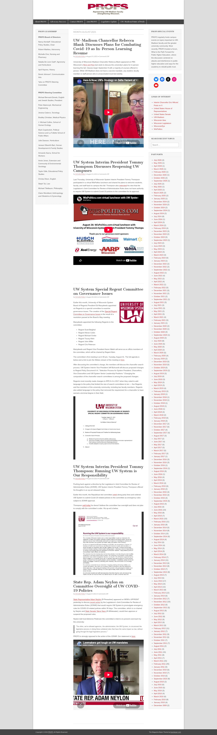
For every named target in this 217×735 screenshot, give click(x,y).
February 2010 (160, 699)
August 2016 (159, 471)
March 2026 (158, 169)
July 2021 (157, 305)
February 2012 (160, 628)
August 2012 (159, 611)
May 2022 (158, 279)
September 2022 (160, 270)
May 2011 (158, 655)
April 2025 (158, 190)
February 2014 (160, 557)
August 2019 (159, 373)
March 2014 (158, 554)
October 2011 (159, 640)
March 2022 (158, 285)
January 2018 (159, 421)
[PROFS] (108, 8)
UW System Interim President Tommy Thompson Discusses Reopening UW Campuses (108, 166)
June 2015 (158, 510)
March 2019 (158, 388)
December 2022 (160, 264)
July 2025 (157, 184)
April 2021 (158, 314)
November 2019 (160, 365)
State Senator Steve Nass (95, 611)
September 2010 (160, 679)
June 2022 (158, 276)
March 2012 (158, 625)
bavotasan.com (176, 732)
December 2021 (160, 290)
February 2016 (160, 486)
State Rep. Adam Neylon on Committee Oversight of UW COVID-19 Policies (106, 586)
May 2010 (158, 691)
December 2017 (160, 424)
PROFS (50, 732)
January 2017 (159, 456)
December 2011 (160, 634)
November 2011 (160, 637)
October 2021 (159, 296)
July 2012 (157, 613)
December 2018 (160, 397)
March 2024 (158, 225)
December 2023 (160, 231)
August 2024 (159, 213)
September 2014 (160, 536)
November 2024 (160, 204)
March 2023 (158, 255)
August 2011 (159, 646)
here (122, 360)
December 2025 (160, 175)
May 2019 (158, 382)
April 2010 (158, 693)
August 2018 (159, 406)
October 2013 (159, 569)
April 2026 (158, 166)
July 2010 (157, 685)
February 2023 (160, 258)
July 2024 (157, 216)
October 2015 (159, 498)
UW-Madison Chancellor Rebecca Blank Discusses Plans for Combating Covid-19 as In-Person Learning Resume (107, 46)
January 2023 (159, 261)
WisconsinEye (159, 126)
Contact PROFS (76, 22)
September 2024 (160, 210)
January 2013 (159, 596)
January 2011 (159, 667)
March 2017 (158, 450)
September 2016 (160, 468)
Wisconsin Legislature (162, 123)
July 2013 (157, 578)
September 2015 (160, 501)
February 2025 (160, 196)
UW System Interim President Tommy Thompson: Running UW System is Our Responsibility (108, 470)
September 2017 (160, 433)
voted (115, 495)
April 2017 (158, 447)
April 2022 (158, 282)
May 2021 (158, 311)
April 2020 (158, 350)
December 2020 (160, 326)
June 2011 (158, 652)
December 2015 (160, 492)
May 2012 (158, 619)
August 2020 (159, 338)
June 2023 (158, 246)
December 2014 (160, 528)
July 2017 (157, 439)
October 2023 (159, 237)
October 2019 (159, 368)
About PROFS (40, 22)
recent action (95, 602)
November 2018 (160, 400)
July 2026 (157, 160)
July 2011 (157, 649)
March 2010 (158, 696)
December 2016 (160, 459)
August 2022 (159, 273)
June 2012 (158, 616)
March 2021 (158, 317)
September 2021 (160, 299)
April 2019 (158, 385)
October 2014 (159, 534)
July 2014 (157, 542)
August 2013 (159, 575)
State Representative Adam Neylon (87, 599)
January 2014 (159, 560)
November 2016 (160, 462)
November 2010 (160, 673)
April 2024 (158, 222)
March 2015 (158, 519)
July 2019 (157, 376)
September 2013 (160, 572)
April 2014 (158, 551)
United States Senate (162, 114)
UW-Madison (159, 117)
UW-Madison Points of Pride (133, 22)
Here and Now (89, 65)
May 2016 (158, 477)
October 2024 (159, 207)
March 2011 (158, 661)
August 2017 (159, 436)
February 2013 (160, 593)
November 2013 (160, 566)
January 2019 (159, 394)
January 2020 (159, 359)
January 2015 (159, 525)
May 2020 (158, 347)
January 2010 (159, 702)
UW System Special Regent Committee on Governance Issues (108, 291)
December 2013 (160, 563)
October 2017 (159, 430)
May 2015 (158, 513)
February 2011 (160, 664)
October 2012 (159, 605)
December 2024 (160, 202)
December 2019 (160, 362)
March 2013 (158, 590)
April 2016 (158, 480)
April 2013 (158, 587)
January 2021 (159, 323)
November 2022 (160, 267)
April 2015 (158, 516)
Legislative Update (109, 22)
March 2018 (158, 415)
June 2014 (158, 545)
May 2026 (158, 163)
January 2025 (159, 199)
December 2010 (160, 670)
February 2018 (160, 418)
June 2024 (158, 219)
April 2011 (158, 658)
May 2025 (158, 187)
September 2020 (160, 335)
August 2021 (159, 302)
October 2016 (159, 465)
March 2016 (158, 483)
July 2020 (157, 341)
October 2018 (159, 403)
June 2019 (158, 379)
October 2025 (159, 178)
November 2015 (160, 495)
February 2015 (160, 522)
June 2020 (158, 344)
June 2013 (158, 581)
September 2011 (160, 643)
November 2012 (160, 602)
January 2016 (159, 489)
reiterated (123, 186)
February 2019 (160, 391)
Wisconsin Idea (160, 120)
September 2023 (160, 240)
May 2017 (158, 445)
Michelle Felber (80, 56)
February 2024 (160, 228)
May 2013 (158, 584)
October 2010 (159, 676)
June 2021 (158, 308)
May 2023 (158, 249)
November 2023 (160, 234)
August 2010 (159, 682)
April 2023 (158, 252)
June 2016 (158, 474)
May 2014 (158, 548)
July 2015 (157, 507)
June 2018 (158, 409)
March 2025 (158, 193)
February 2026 (160, 172)
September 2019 (160, 370)
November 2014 (160, 531)
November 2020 (160, 329)
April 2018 (158, 412)
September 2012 (160, 608)
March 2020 (158, 353)
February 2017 (160, 453)
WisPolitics (158, 129)
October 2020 (159, 332)
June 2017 (158, 442)
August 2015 (159, 504)
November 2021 (160, 293)
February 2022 (160, 288)
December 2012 (160, 599)
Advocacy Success (58, 22)
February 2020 (160, 356)
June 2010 (158, 688)
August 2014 (159, 539)
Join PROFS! (92, 22)
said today (86, 505)
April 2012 (158, 622)
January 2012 (159, 631)
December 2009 (160, 705)
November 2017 (160, 427)
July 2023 (157, 243)
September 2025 (160, 181)
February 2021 (160, 320)
